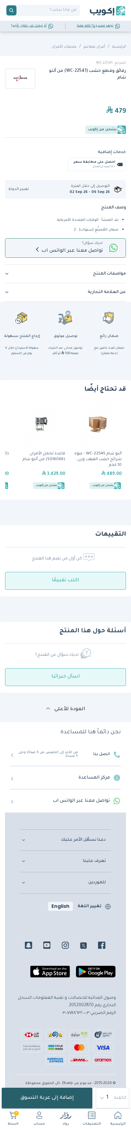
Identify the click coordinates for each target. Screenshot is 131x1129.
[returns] (21, 317)
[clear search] (19, 10)
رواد (65, 1124)
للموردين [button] (97, 882)
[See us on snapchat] (33, 946)
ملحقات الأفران (64, 47)
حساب (39, 1124)
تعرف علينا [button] (94, 861)
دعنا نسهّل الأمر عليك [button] (83, 840)
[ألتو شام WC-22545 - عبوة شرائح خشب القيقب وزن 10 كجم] (98, 446)
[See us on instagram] (70, 946)
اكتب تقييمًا (65, 580)
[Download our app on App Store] (50, 974)
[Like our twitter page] (88, 946)
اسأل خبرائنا (65, 677)
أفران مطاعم (94, 47)
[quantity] (113, 1098)
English (60, 906)
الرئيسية (118, 1124)
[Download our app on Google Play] (96, 974)
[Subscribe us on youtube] (52, 946)
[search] (11, 10)
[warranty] (109, 317)
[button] (21, 189)
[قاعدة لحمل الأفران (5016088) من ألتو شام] (41, 446)
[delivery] (65, 317)
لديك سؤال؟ (92, 243)
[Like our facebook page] (106, 946)
